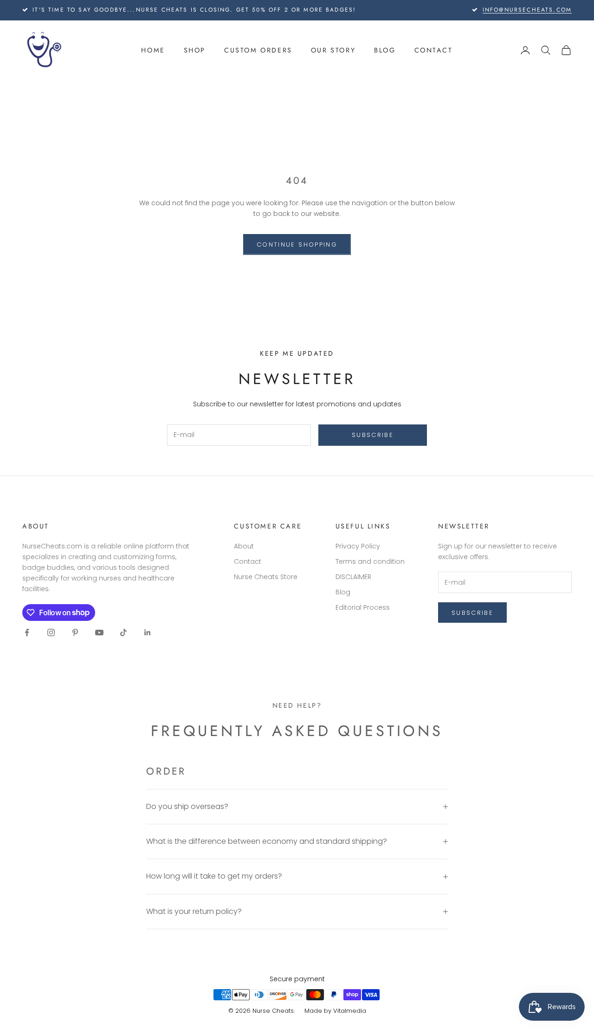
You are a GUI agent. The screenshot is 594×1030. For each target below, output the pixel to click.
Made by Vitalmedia (335, 1010)
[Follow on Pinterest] (75, 632)
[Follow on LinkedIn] (147, 632)
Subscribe (373, 434)
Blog (384, 50)
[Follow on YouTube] (99, 632)
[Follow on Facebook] (27, 632)
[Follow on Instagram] (51, 632)
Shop (195, 50)
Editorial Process (363, 607)
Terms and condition (370, 561)
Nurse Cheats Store (265, 576)
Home (153, 50)
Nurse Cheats (273, 1010)
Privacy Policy (358, 546)
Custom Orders (258, 50)
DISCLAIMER (353, 576)
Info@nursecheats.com (527, 10)
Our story (333, 50)
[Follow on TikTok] (123, 632)
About (244, 546)
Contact (433, 50)
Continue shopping (297, 244)
